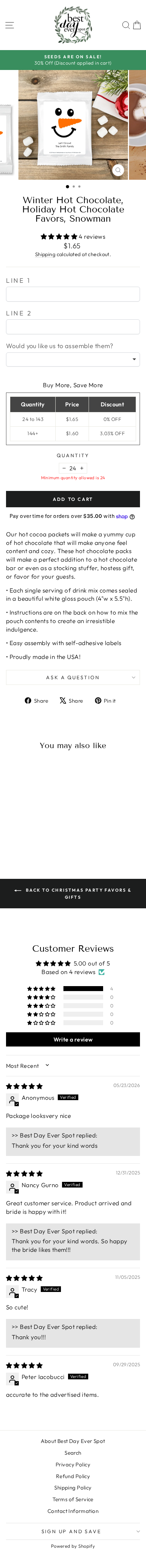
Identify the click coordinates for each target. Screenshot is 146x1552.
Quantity (73, 455)
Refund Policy (73, 1476)
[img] (24, 1086)
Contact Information (73, 1511)
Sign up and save (71, 1531)
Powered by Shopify (73, 1546)
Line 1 (18, 280)
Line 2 (19, 313)
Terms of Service (73, 1499)
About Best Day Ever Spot (73, 1441)
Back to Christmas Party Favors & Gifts (77, 893)
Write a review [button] (73, 1039)
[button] (60, 236)
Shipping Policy (72, 1487)
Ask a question (73, 677)
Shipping (45, 254)
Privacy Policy (73, 1464)
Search (73, 1452)
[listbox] (73, 359)
